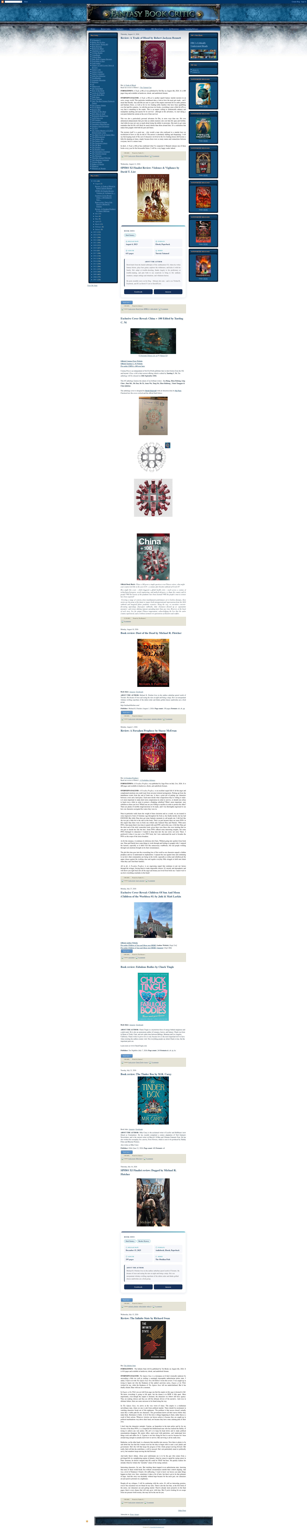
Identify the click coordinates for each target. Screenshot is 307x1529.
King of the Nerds (98, 90)
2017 (95, 253)
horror (146, 1062)
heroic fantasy (147, 719)
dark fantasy (139, 719)
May (96, 219)
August (97, 183)
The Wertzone (96, 156)
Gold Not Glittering (98, 76)
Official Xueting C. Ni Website (132, 363)
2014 (95, 261)
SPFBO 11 (147, 309)
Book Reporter (97, 46)
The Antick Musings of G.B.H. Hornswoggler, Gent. (102, 131)
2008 (95, 277)
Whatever (95, 166)
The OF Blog (96, 145)
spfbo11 (149, 1306)
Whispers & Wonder (99, 168)
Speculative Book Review (100, 124)
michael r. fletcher (157, 719)
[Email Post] (145, 153)
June (96, 216)
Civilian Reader (97, 53)
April (97, 221)
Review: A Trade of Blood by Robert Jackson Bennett (105, 187)
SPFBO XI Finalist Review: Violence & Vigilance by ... (105, 192)
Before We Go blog (98, 42)
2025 (95, 232)
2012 (95, 266)
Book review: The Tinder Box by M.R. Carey (146, 1074)
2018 (95, 250)
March (97, 224)
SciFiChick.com (97, 118)
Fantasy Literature (98, 74)
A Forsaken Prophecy (131, 778)
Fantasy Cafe (96, 69)
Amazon (168, 292)
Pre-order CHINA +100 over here (133, 366)
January (97, 229)
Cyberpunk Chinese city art (148, 355)
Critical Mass (96, 57)
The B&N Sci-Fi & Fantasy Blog (103, 135)
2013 (95, 264)
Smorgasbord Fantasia (99, 122)
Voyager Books (97, 162)
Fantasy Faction (97, 72)
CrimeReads (96, 55)
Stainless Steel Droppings (100, 126)
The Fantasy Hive (98, 139)
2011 (95, 269)
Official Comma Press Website (131, 361)
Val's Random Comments (100, 160)
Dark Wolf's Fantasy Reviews (102, 59)
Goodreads (138, 292)
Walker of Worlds (98, 164)
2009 (95, 274)
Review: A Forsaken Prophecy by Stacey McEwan (105, 210)
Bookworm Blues (98, 48)
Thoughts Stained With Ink (101, 158)
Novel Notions (97, 99)
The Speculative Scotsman (101, 151)
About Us (195, 70)
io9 (93, 84)
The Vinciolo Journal (99, 153)
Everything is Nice (98, 61)
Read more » (126, 302)
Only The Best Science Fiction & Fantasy (103, 102)
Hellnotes (95, 82)
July (96, 213)
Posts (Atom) (134, 1514)
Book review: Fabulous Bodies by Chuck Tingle (147, 967)
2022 (95, 240)
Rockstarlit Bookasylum (100, 116)
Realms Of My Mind (99, 111)
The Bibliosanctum (98, 137)
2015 (95, 258)
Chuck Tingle (140, 1062)
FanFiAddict (96, 63)
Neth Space (96, 97)
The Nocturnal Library (99, 143)
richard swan (139, 1502)
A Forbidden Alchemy (147, 780)
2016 (95, 256)
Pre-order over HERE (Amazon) (142, 948)
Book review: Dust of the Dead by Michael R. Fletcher (103, 204)
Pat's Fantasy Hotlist (99, 105)
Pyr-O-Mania (96, 107)
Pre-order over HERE (138, 945)
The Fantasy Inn (97, 141)
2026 (95, 181)
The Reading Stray (98, 149)
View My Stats (92, 285)
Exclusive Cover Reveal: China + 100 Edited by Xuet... (103, 197)
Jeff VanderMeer (97, 88)
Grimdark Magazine (99, 80)
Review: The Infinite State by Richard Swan (145, 1318)
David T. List (139, 309)
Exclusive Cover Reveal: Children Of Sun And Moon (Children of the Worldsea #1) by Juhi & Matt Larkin (151, 894)
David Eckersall (150, 390)
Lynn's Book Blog (98, 95)
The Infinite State (130, 1365)
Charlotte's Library (98, 51)
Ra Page (178, 390)
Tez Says (95, 128)
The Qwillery (96, 147)
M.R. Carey (139, 1159)
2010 (95, 272)
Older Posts (182, 1510)
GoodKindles (96, 78)
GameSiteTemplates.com (157, 1527)
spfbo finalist (153, 309)
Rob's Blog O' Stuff (98, 114)
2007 (95, 279)
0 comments (156, 156)
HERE (205, 106)
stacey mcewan (140, 881)
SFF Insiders (96, 120)
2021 (95, 242)
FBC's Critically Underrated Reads (199, 44)
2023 (95, 237)
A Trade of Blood (130, 85)
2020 (95, 245)
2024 (95, 235)
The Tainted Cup (145, 87)
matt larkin (131, 957)
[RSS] (87, 1521)
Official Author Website (129, 943)
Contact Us (196, 72)
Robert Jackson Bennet (142, 156)
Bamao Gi (163, 355)
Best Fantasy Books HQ (100, 44)
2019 (95, 248)
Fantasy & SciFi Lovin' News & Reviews (103, 66)
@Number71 (96, 40)
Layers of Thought (98, 93)
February (98, 227)
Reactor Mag (96, 109)
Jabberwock (96, 86)
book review (131, 156)
